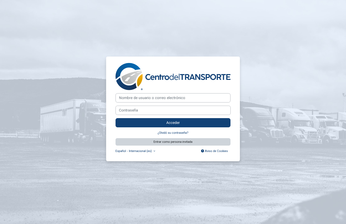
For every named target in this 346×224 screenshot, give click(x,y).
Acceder (173, 123)
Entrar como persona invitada (173, 142)
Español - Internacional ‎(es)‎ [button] (134, 151)
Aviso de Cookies (216, 151)
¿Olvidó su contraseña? (173, 133)
